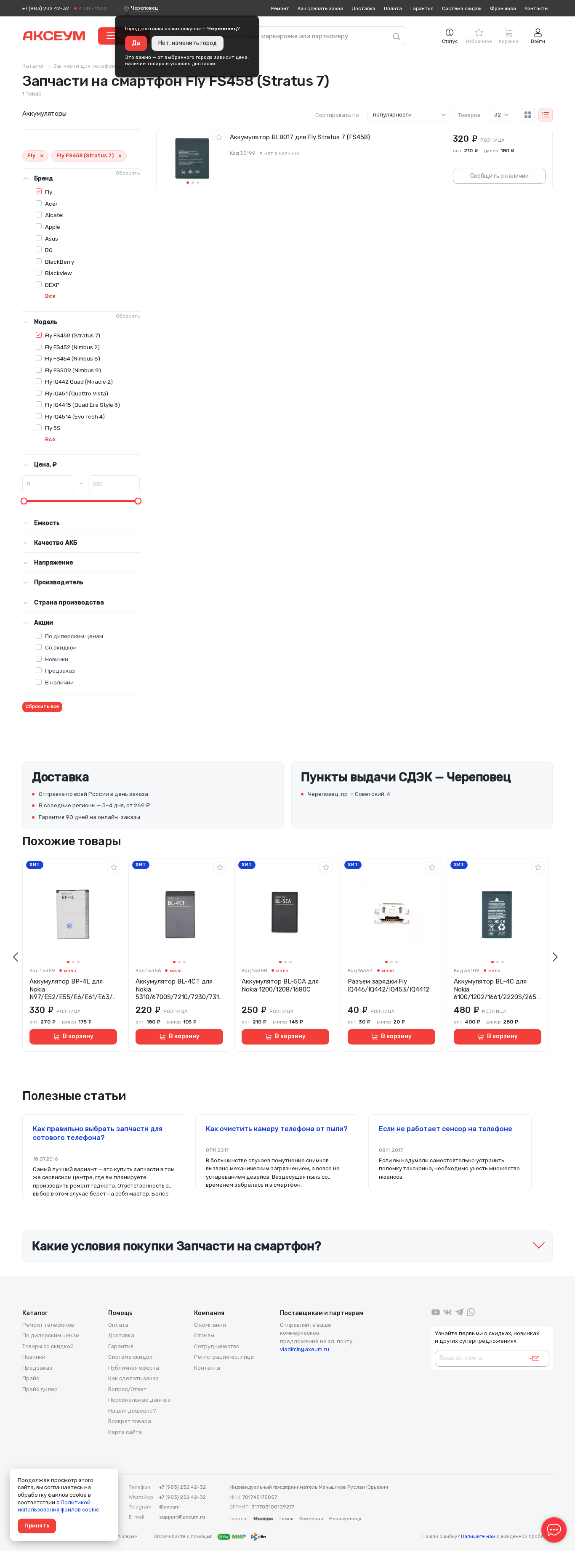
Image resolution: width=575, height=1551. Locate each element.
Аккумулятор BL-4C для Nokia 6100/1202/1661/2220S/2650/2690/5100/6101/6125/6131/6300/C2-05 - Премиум (497, 989)
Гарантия (422, 8)
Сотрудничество (217, 1346)
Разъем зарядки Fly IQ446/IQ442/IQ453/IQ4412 (388, 985)
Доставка (363, 8)
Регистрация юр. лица (224, 1357)
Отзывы (204, 1335)
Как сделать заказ (320, 8)
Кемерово (311, 1519)
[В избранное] (219, 136)
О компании (210, 1325)
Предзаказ (60, 670)
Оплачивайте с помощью (184, 1536)
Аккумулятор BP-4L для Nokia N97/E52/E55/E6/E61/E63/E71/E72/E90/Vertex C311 (73, 989)
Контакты (536, 8)
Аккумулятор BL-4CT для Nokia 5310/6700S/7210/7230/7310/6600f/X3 (179, 989)
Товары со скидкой (48, 1346)
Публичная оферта (133, 1368)
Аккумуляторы (44, 113)
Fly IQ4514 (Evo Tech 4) (75, 416)
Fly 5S (53, 427)
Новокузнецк (345, 1519)
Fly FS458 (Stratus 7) (72, 335)
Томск (286, 1519)
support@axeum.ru (182, 1517)
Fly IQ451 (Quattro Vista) (76, 393)
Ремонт (280, 8)
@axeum (169, 1507)
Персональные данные (139, 1400)
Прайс (30, 1378)
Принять (36, 1525)
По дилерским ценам (74, 636)
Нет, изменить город (187, 43)
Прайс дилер (40, 1389)
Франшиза (503, 8)
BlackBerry (59, 261)
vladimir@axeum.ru (304, 1349)
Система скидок (462, 8)
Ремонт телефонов (48, 1325)
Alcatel (54, 215)
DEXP (52, 284)
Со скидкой (61, 647)
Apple (52, 226)
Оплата (393, 8)
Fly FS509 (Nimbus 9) (73, 370)
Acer (51, 203)
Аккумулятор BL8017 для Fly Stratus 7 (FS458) (300, 137)
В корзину (78, 1036)
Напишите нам (478, 1536)
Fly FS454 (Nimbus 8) (72, 358)
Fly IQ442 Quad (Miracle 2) (79, 381)
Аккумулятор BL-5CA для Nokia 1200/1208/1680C (280, 985)
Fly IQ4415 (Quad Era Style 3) (82, 404)
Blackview (58, 273)
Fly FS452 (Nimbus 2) (72, 347)
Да (136, 43)
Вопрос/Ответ (127, 1389)
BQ (49, 250)
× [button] (41, 156)
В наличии (59, 682)
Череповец (144, 8)
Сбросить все (42, 706)
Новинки (56, 659)
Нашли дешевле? (132, 1411)
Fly (48, 191)
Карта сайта (125, 1432)
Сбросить (128, 173)
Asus (51, 238)
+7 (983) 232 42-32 (45, 8)
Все (50, 296)
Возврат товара (129, 1421)
